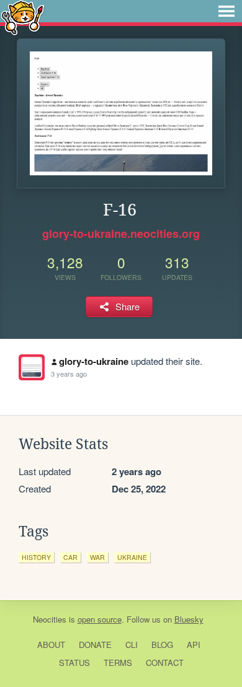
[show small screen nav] (226, 11)
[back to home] (22, 17)
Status (74, 662)
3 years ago (69, 374)
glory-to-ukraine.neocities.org (121, 233)
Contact (165, 662)
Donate (95, 644)
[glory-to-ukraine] (31, 367)
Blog (162, 644)
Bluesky (189, 619)
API (193, 644)
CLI (131, 644)
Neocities (49, 619)
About (51, 644)
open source (100, 619)
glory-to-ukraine (93, 361)
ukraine (132, 557)
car (70, 557)
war (97, 557)
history (36, 557)
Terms (118, 662)
